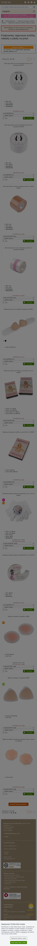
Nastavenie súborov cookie (18, 938)
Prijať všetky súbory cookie (18, 942)
